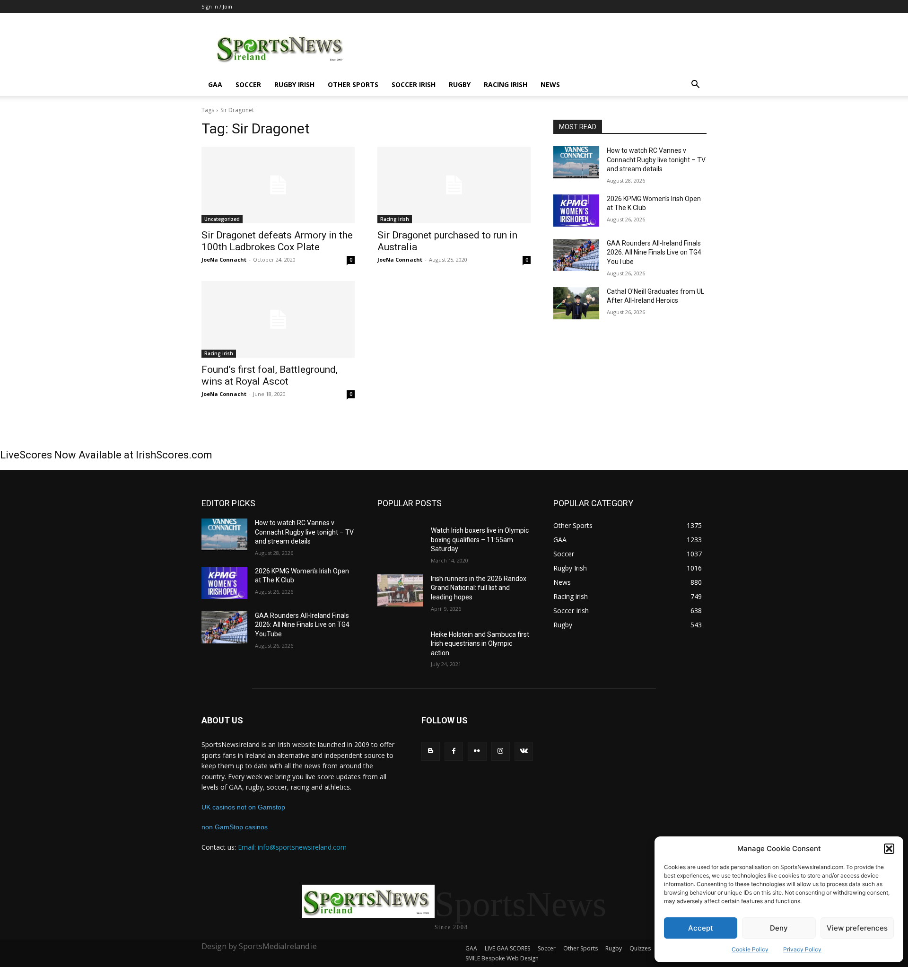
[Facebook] (454, 751)
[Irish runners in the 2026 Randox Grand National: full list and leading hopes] (400, 590)
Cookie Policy (750, 949)
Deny (779, 927)
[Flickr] (477, 751)
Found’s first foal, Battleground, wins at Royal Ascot (269, 375)
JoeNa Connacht (223, 259)
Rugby (460, 84)
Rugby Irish (294, 84)
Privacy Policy (802, 949)
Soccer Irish (414, 84)
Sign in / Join (216, 6)
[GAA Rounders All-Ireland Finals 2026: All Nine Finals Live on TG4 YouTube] (576, 255)
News (550, 84)
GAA (215, 84)
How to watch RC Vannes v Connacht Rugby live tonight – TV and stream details (656, 160)
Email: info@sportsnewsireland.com (292, 847)
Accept (700, 927)
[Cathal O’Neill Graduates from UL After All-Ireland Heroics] (576, 303)
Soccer (248, 84)
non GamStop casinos (234, 827)
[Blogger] (430, 751)
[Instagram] (500, 751)
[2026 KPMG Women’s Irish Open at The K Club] (576, 210)
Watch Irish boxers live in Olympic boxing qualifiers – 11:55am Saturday (480, 540)
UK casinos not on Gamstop (243, 807)
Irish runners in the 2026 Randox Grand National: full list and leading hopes (478, 588)
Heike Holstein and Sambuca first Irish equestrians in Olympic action (480, 644)
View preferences (857, 927)
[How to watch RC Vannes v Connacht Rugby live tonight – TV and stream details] (576, 162)
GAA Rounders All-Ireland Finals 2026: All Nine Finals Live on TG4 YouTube (654, 252)
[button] (889, 848)
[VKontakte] (524, 751)
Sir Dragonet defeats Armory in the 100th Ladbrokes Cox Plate (277, 241)
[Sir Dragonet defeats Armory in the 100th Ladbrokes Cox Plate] (278, 185)
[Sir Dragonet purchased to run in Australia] (454, 185)
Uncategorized (222, 219)
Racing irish (505, 84)
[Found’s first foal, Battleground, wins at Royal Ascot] (278, 319)
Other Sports (353, 84)
